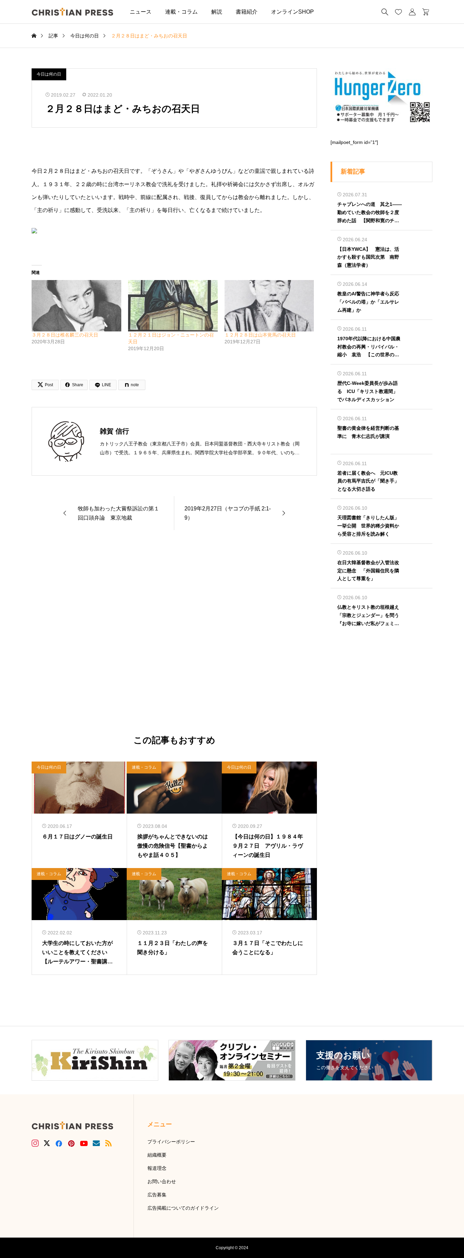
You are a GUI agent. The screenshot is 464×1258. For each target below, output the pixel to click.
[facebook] (59, 1143)
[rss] (108, 1143)
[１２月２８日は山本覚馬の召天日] (269, 305)
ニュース (140, 12)
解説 (216, 12)
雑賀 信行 (114, 431)
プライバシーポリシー (171, 1141)
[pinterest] (71, 1143)
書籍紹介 (246, 12)
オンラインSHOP (292, 12)
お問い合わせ (161, 1181)
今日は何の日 (49, 74)
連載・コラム (181, 12)
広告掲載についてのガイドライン (183, 1208)
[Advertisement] (174, 633)
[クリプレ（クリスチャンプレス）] (72, 12)
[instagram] (35, 1143)
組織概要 (156, 1155)
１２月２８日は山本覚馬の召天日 (260, 335)
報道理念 (156, 1168)
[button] (331, 11)
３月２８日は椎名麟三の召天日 (65, 335)
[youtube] (84, 1143)
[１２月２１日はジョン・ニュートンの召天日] (173, 305)
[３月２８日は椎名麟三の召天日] (76, 305)
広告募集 (156, 1194)
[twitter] (47, 1143)
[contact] (96, 1143)
